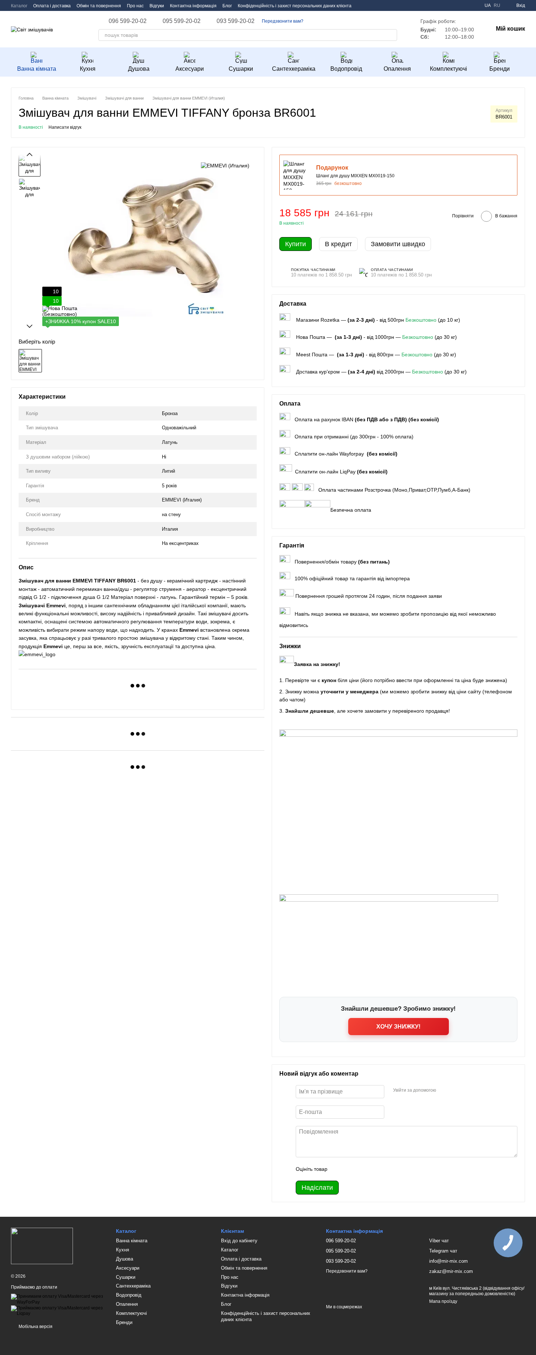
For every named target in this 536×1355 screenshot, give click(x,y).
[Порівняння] (474, 5)
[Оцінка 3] (363, 1169)
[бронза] (30, 360)
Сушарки (241, 69)
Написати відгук (64, 127)
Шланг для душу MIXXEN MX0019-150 (355, 175)
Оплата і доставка (52, 5)
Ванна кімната (36, 69)
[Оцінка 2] (351, 1169)
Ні (164, 457)
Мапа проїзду (443, 1301)
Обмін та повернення (99, 5)
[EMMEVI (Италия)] (225, 165)
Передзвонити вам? (282, 21)
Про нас (135, 5)
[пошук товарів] (391, 35)
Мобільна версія (35, 1326)
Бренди (499, 69)
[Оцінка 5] (386, 1169)
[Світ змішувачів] (42, 1245)
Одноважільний (179, 427)
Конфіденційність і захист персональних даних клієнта (294, 5)
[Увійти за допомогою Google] (455, 1090)
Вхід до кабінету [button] (239, 1240)
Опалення (397, 69)
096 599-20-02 (128, 21)
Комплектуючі (448, 69)
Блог (227, 5)
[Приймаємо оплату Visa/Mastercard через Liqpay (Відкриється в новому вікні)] (58, 1310)
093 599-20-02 (236, 21)
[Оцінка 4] (374, 1169)
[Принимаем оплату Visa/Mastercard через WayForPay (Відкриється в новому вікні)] (58, 1299)
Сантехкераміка (293, 69)
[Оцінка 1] (339, 1169)
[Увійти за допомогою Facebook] (444, 1090)
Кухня (88, 69)
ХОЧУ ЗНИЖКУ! (398, 1026)
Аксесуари (189, 69)
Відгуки (156, 5)
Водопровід (346, 69)
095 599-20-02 (182, 21)
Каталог (19, 5)
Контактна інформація (193, 5)
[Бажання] (461, 5)
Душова (138, 69)
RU (497, 5)
